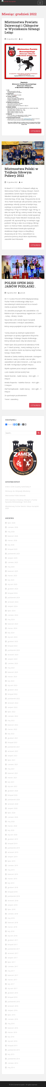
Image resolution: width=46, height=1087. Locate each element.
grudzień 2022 (13, 690)
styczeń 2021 (12, 786)
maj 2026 (11, 532)
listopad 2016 (12, 997)
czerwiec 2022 (13, 716)
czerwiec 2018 (13, 914)
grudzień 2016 (13, 993)
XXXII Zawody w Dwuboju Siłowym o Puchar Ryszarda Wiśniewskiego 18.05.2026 (21, 501)
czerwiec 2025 (13, 562)
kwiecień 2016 (13, 1028)
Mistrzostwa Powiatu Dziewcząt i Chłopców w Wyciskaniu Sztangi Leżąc (22, 27)
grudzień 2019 (13, 839)
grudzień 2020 (13, 791)
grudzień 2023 (13, 641)
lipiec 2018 (11, 909)
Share (10, 424)
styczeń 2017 (12, 988)
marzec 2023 (12, 676)
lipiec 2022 (11, 712)
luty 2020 (11, 830)
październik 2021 (14, 747)
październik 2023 (14, 650)
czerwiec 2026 (13, 527)
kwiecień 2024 (13, 624)
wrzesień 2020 (13, 804)
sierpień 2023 (12, 659)
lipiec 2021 (11, 760)
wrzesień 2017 (13, 953)
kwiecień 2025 (13, 571)
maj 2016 (11, 1023)
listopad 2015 (12, 1045)
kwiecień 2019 (13, 874)
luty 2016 (11, 1037)
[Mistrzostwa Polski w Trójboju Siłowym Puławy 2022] (23, 153)
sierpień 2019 (12, 857)
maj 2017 (11, 971)
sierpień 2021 (12, 756)
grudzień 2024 (13, 589)
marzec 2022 (12, 729)
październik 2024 (14, 597)
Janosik (22, 293)
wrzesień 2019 (13, 852)
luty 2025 (11, 580)
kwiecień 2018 (13, 922)
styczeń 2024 (12, 637)
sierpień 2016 (12, 1010)
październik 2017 (14, 949)
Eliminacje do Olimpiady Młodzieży (17, 491)
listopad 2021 (12, 742)
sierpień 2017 (12, 958)
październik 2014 (14, 1059)
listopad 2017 (12, 944)
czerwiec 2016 (13, 1019)
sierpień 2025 (12, 558)
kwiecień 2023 (13, 672)
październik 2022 (14, 698)
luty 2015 (11, 1054)
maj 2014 (11, 1067)
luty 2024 (11, 633)
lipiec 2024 (11, 611)
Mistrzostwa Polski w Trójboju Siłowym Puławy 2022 (21, 172)
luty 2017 (11, 984)
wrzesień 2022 (13, 703)
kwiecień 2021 (13, 773)
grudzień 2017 (13, 940)
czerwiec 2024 (13, 615)
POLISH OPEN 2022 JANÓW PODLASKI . (20, 284)
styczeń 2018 (12, 936)
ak (22, 39)
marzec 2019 (12, 879)
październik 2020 (14, 799)
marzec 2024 (12, 628)
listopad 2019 (12, 843)
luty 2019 (11, 883)
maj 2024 (11, 619)
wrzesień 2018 (13, 900)
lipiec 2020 (11, 813)
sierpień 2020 (12, 808)
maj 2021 (11, 769)
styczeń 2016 (12, 1041)
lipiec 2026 (11, 523)
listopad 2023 (12, 646)
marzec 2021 (12, 778)
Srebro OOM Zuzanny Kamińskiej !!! (18, 487)
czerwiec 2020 (13, 817)
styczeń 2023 (12, 685)
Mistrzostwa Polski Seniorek (15, 495)
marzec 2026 (12, 540)
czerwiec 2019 (13, 865)
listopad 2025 (12, 549)
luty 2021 (11, 782)
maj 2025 (11, 567)
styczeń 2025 (12, 584)
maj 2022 (11, 720)
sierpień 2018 (12, 905)
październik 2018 (14, 896)
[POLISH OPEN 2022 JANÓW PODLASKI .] (23, 267)
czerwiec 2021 (13, 764)
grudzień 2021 (13, 738)
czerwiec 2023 (13, 663)
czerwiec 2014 (13, 1063)
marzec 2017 (12, 980)
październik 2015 (14, 1050)
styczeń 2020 (12, 835)
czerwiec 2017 (13, 966)
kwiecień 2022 (13, 725)
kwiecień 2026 (13, 536)
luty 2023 (11, 681)
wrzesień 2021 (13, 751)
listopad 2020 (12, 795)
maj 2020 (11, 821)
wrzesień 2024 (13, 602)
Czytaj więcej (35, 131)
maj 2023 (11, 668)
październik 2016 (14, 1002)
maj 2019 (11, 870)
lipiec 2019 (11, 861)
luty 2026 (11, 545)
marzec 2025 (12, 575)
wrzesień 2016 (13, 1006)
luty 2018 (11, 931)
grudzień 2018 (13, 887)
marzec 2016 (12, 1032)
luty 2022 (11, 734)
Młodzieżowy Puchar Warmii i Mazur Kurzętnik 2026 (22, 507)
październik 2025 (14, 554)
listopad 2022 (12, 694)
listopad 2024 (12, 593)
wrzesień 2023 (13, 655)
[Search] (38, 433)
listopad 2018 (12, 892)
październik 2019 (14, 848)
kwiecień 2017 (13, 975)
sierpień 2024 (12, 606)
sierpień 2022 (12, 707)
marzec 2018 (12, 927)
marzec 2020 (12, 826)
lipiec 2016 (11, 1015)
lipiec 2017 (11, 962)
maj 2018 (11, 918)
